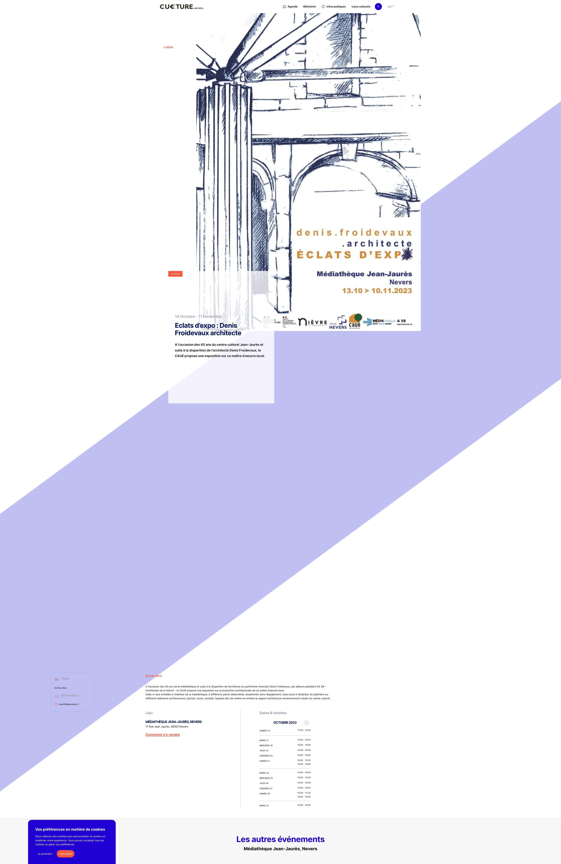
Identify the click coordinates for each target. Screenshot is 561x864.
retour (169, 46)
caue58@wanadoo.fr (69, 704)
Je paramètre (45, 853)
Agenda (292, 6)
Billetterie (309, 6)
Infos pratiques (336, 6)
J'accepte (65, 854)
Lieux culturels (361, 6)
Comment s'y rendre (163, 735)
